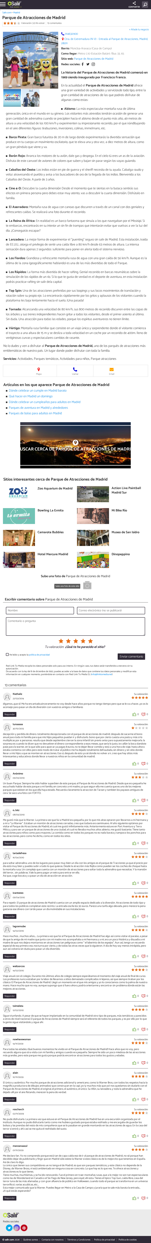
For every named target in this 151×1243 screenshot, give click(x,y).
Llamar (75, 374)
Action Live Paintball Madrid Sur (126, 490)
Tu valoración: (54, 647)
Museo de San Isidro (125, 532)
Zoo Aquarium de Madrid (55, 488)
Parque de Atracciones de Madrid (93, 58)
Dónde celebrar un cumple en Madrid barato (37, 390)
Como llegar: (69, 53)
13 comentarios (54, 23)
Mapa (38, 374)
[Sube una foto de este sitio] (87, 585)
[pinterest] (24, 1228)
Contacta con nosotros (53, 1239)
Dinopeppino (121, 554)
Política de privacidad (104, 1239)
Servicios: (10, 359)
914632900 (71, 33)
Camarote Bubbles (51, 532)
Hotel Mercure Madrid (53, 554)
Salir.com (6, 13)
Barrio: (65, 48)
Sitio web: (67, 58)
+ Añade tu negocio (139, 30)
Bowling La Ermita (51, 510)
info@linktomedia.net (101, 674)
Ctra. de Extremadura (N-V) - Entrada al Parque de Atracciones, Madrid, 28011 (104, 41)
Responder (9, 714)
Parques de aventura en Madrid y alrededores (38, 408)
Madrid (16, 13)
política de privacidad (39, 655)
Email (111, 374)
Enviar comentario (131, 656)
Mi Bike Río (119, 510)
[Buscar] (145, 4)
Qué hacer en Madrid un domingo (30, 396)
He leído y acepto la (29, 654)
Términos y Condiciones (78, 1239)
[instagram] (16, 1228)
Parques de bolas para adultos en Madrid (35, 413)
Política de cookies (128, 1239)
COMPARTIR (134, 7)
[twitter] (9, 1228)
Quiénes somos (30, 1239)
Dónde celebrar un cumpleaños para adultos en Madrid (44, 402)
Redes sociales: (70, 64)
